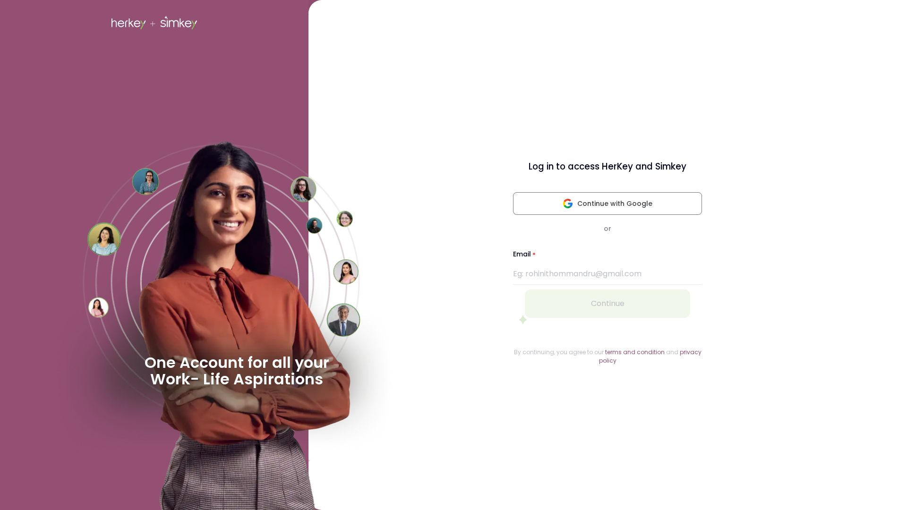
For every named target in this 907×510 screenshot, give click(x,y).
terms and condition (635, 352)
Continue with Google (614, 203)
